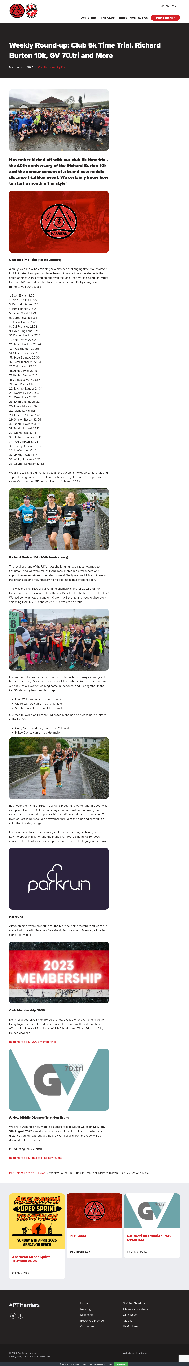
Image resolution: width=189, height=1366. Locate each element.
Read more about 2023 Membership (32, 1042)
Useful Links (131, 1326)
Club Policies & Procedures (37, 1356)
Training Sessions (134, 1303)
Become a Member (92, 1320)
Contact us (139, 17)
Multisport (86, 1315)
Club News (44, 67)
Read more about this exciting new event (35, 1158)
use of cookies (106, 1364)
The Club (108, 17)
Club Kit (128, 1320)
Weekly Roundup (61, 67)
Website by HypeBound (135, 1353)
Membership (165, 17)
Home (84, 1303)
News (123, 17)
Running (85, 1309)
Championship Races (136, 1309)
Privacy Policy (15, 1356)
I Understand (121, 1364)
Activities (89, 17)
